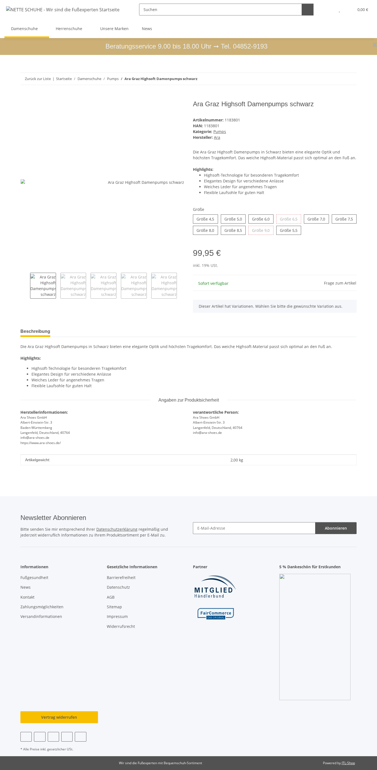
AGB (111, 597)
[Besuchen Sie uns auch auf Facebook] (26, 737)
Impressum (117, 616)
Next (182, 286)
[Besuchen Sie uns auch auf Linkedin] (80, 737)
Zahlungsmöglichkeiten (41, 606)
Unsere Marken (114, 28)
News (147, 28)
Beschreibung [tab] (35, 331)
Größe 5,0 (235, 219)
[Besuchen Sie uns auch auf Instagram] (53, 737)
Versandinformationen (41, 616)
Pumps (219, 131)
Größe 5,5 (290, 230)
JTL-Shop (348, 763)
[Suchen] (308, 9)
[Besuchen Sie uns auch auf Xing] (67, 737)
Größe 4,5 (207, 219)
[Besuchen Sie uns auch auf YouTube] (39, 737)
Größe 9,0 (262, 230)
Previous (25, 286)
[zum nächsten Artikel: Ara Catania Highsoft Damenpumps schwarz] (351, 79)
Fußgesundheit (34, 577)
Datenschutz (118, 587)
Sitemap (114, 606)
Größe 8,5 (235, 230)
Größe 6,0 (262, 219)
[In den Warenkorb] (24, 97)
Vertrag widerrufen (59, 717)
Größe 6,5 (290, 219)
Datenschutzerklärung (116, 529)
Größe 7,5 (346, 219)
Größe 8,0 (207, 230)
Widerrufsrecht (121, 626)
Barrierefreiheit (121, 577)
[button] (328, 9)
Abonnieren (336, 528)
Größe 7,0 (318, 219)
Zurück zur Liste (38, 78)
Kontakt (27, 597)
